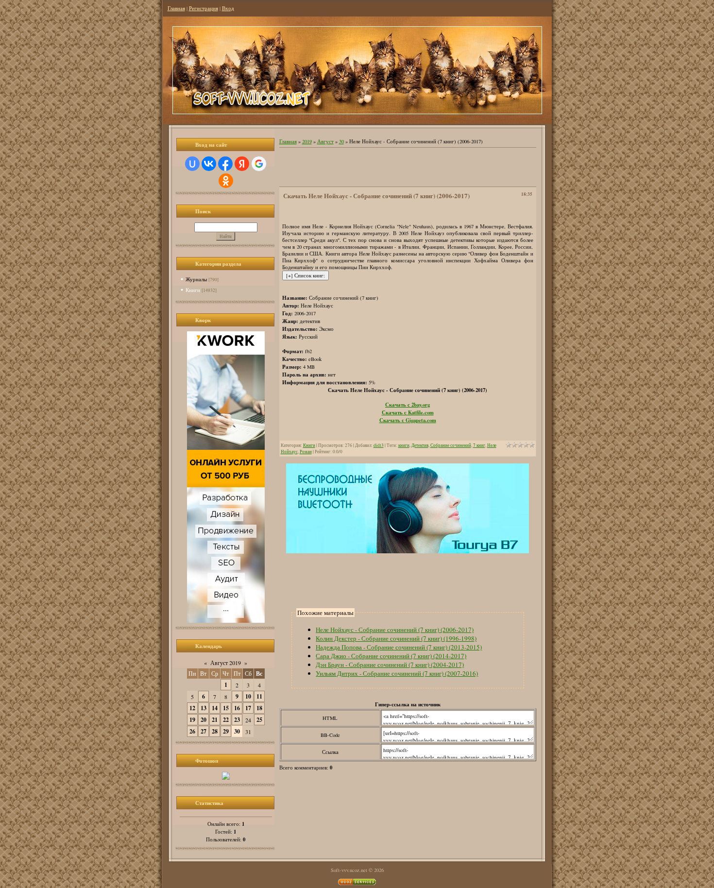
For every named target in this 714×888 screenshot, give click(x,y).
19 (192, 720)
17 (248, 708)
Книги (193, 289)
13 (203, 708)
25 (259, 720)
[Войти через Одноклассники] (226, 180)
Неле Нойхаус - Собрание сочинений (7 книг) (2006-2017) (395, 629)
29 (226, 731)
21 (215, 720)
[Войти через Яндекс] (242, 163)
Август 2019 (225, 662)
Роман (306, 451)
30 (237, 731)
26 (192, 731)
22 (226, 720)
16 (237, 708)
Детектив (419, 445)
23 (237, 720)
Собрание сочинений (450, 445)
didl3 (379, 445)
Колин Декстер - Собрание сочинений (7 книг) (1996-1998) (396, 638)
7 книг (479, 445)
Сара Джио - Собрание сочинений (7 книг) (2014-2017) (391, 655)
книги (403, 445)
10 (248, 696)
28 (215, 731)
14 (215, 708)
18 (259, 708)
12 (192, 708)
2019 (307, 141)
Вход (228, 8)
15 (226, 708)
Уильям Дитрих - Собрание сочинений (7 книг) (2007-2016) (397, 673)
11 (259, 696)
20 (203, 720)
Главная (176, 8)
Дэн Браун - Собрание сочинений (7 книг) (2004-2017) (390, 664)
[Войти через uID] (192, 163)
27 (203, 731)
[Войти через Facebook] (225, 163)
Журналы (196, 279)
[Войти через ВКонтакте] (209, 163)
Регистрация (203, 8)
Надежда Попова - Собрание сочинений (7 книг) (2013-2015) (399, 647)
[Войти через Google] (259, 163)
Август (325, 141)
